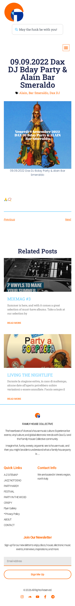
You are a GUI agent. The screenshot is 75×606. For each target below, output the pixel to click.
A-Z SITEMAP (11, 474)
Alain (23, 93)
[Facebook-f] (45, 596)
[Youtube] (37, 596)
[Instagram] (22, 596)
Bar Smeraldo (38, 93)
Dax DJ (55, 93)
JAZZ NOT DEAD (12, 480)
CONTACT (9, 525)
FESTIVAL (9, 491)
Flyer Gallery (10, 508)
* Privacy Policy (12, 513)
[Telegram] (53, 596)
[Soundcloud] (30, 596)
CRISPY (8, 502)
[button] (66, 47)
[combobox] (37, 29)
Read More (14, 322)
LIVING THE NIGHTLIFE (30, 375)
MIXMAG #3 (19, 299)
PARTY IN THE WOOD (15, 497)
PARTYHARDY (11, 485)
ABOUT (8, 519)
